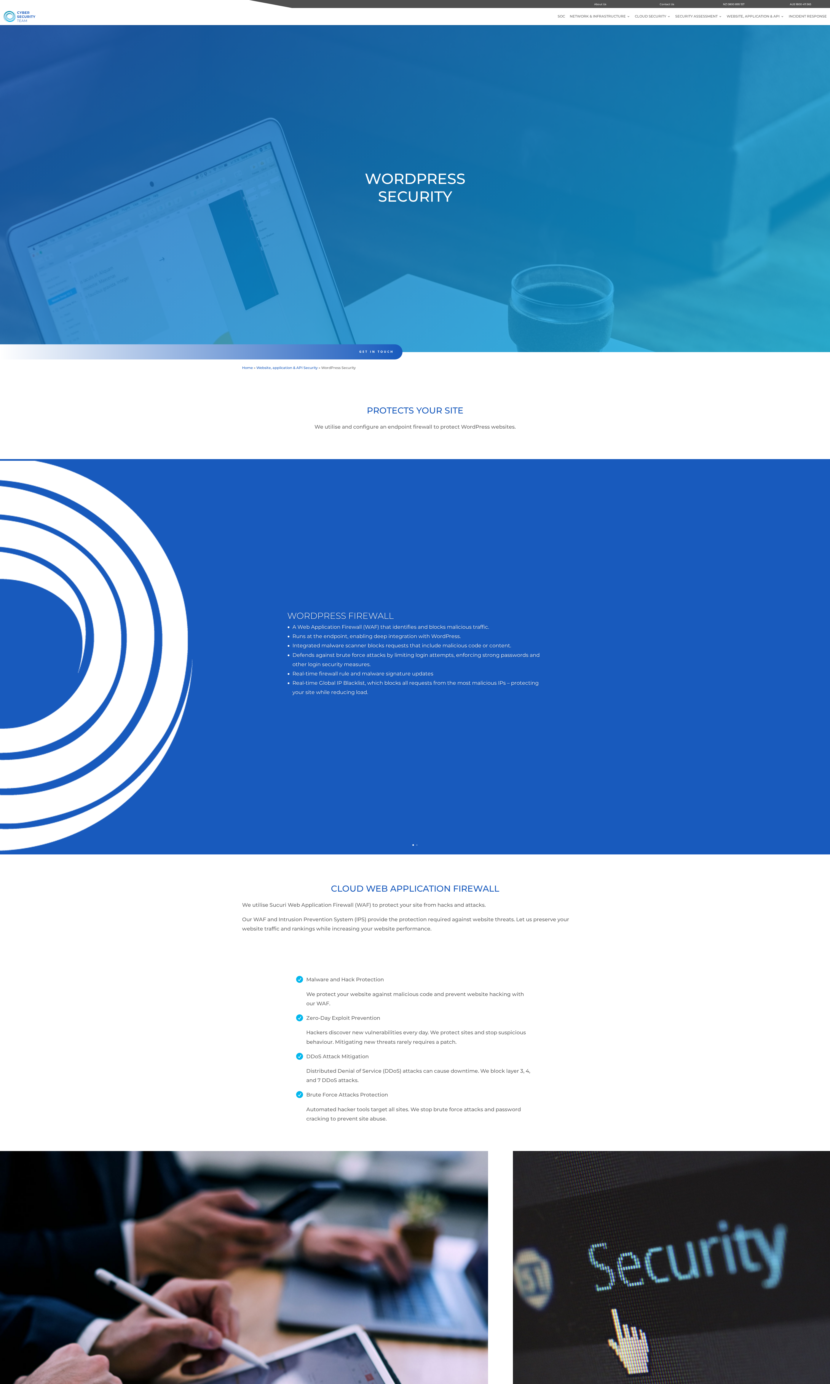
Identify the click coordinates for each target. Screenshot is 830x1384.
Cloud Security (650, 16)
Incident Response (808, 16)
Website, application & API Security (287, 368)
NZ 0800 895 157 (733, 4)
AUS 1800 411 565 (800, 4)
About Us (600, 4)
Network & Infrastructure (598, 16)
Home (247, 368)
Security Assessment (696, 16)
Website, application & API (753, 16)
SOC (561, 16)
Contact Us (667, 4)
